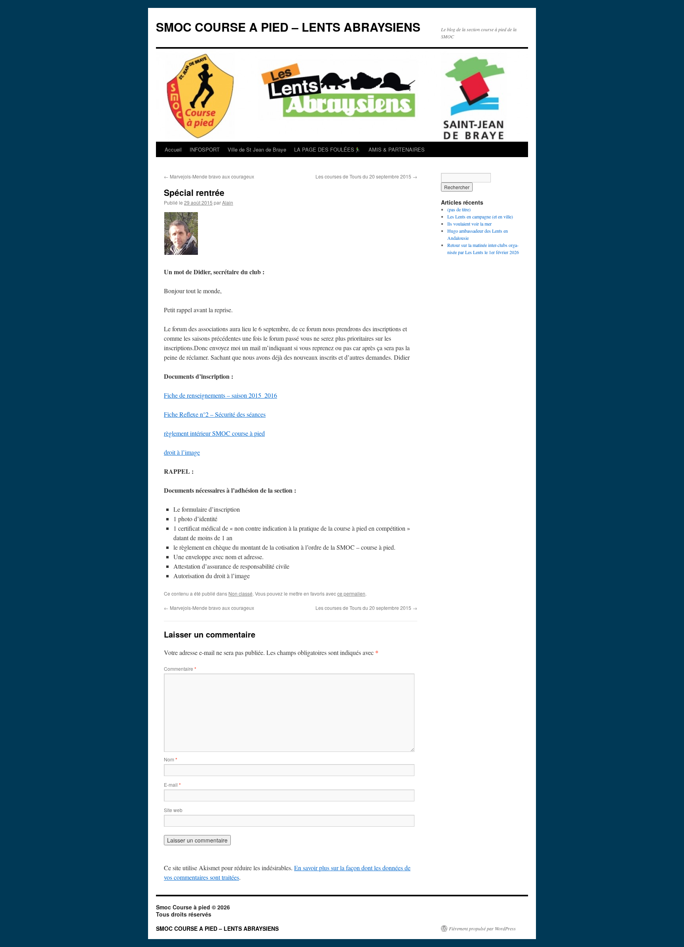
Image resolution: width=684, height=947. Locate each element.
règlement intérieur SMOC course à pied (214, 433)
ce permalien (351, 593)
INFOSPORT (205, 149)
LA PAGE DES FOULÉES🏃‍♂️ (327, 149)
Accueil (173, 149)
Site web (173, 810)
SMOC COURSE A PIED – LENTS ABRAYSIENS (288, 26)
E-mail (172, 784)
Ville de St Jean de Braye (257, 149)
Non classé (240, 593)
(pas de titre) (459, 209)
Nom (170, 759)
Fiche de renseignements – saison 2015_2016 (220, 395)
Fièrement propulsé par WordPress (482, 928)
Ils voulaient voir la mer (469, 223)
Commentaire (180, 668)
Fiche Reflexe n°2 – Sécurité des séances (215, 414)
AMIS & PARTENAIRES (397, 149)
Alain (227, 202)
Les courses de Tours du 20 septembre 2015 (366, 176)
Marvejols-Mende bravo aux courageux (209, 176)
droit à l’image (182, 452)
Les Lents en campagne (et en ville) (480, 216)
